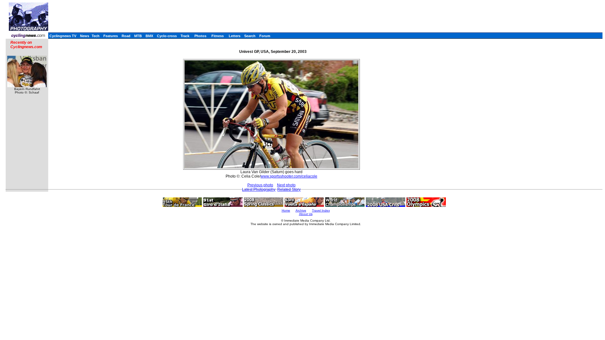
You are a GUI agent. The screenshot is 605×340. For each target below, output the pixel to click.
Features (110, 36)
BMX (149, 36)
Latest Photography (258, 189)
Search (250, 36)
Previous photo (260, 185)
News (84, 36)
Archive (301, 210)
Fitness (217, 36)
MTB (138, 36)
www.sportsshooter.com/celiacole (289, 176)
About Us (306, 214)
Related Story (289, 189)
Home (286, 210)
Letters (234, 36)
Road (126, 36)
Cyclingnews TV (62, 36)
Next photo (286, 185)
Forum (264, 36)
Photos (200, 36)
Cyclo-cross (167, 36)
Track (185, 36)
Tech (96, 36)
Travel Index (321, 210)
